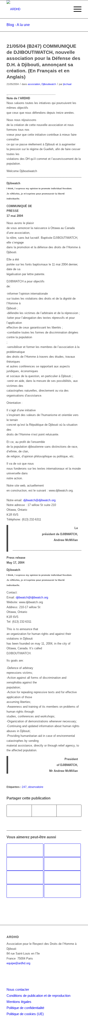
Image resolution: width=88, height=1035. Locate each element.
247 (24, 786)
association (34, 84)
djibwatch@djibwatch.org (39, 500)
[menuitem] (75, 9)
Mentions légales (19, 1002)
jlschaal (67, 84)
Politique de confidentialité (25, 1008)
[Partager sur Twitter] (44, 810)
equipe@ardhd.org (18, 963)
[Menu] (75, 9)
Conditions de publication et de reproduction (38, 995)
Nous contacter (18, 989)
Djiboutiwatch (49, 84)
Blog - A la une (18, 25)
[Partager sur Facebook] (19, 810)
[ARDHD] (36, 9)
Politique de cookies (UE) (25, 1014)
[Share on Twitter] (69, 810)
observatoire (35, 786)
